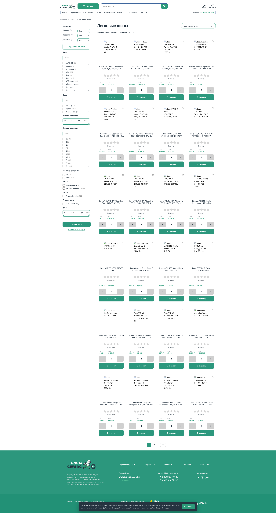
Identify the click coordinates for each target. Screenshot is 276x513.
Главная (63, 19)
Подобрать (77, 224)
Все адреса (125, 481)
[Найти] (164, 6)
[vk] (198, 477)
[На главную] (68, 6)
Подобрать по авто (76, 46)
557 (163, 445)
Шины (90, 12)
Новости (120, 12)
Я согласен (188, 507)
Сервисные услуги (78, 12)
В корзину (111, 97)
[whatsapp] (202, 477)
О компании (132, 12)
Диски (98, 12)
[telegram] (207, 477)
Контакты (143, 12)
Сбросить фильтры (76, 230)
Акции (64, 12)
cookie (100, 505)
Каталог (73, 19)
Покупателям (109, 12)
